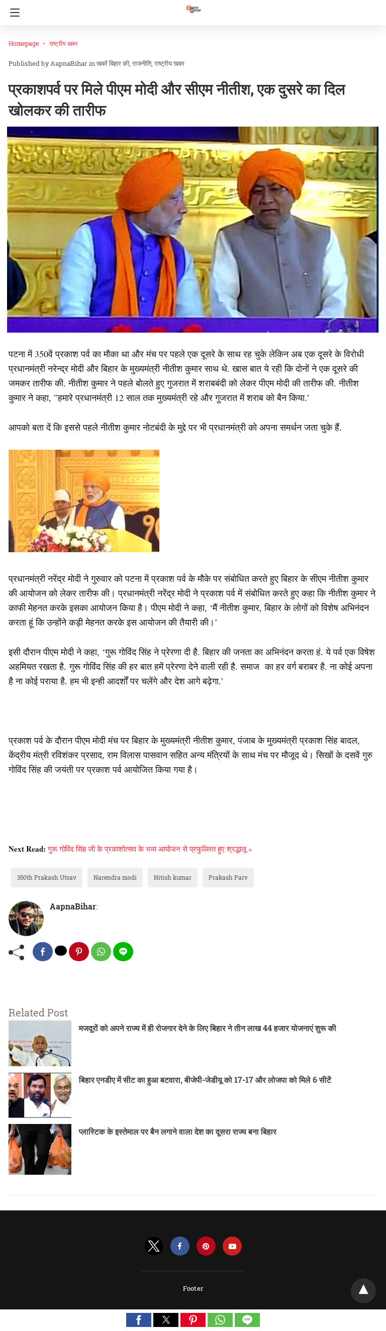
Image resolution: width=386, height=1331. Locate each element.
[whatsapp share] (101, 951)
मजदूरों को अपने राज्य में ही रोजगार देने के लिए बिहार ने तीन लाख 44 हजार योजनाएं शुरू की (207, 1027)
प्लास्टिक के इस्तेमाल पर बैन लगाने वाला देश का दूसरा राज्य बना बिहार (177, 1131)
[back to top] (363, 1290)
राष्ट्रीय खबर (63, 43)
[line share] (123, 951)
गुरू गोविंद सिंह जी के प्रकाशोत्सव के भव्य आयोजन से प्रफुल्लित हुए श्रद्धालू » (150, 849)
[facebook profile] (179, 1246)
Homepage (24, 43)
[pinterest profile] (206, 1246)
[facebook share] (43, 951)
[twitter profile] (153, 1246)
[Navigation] (12, 12)
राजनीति (141, 63)
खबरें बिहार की (112, 63)
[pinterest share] (79, 951)
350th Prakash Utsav (46, 877)
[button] (138, 1320)
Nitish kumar (172, 877)
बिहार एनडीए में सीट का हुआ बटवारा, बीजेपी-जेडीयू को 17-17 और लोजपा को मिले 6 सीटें (205, 1079)
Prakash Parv (228, 877)
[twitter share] (61, 951)
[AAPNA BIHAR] (193, 4)
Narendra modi (115, 877)
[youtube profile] (232, 1246)
